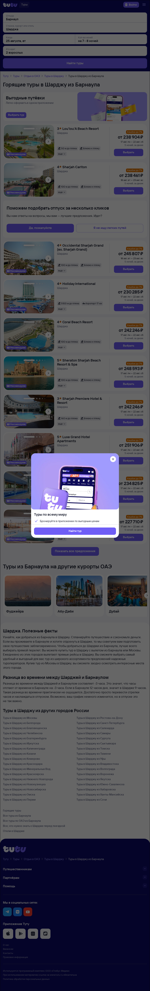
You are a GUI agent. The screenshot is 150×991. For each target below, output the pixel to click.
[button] (75, 531)
